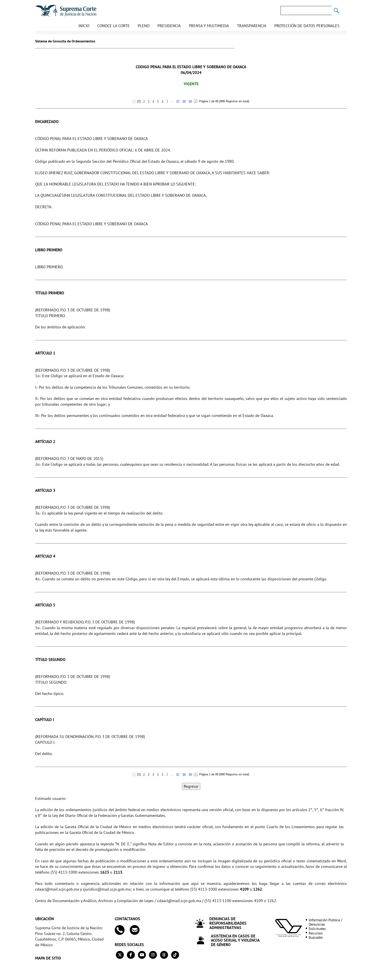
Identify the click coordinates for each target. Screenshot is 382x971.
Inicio (83, 25)
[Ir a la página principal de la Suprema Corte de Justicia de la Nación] (66, 10)
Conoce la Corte (113, 25)
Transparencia (251, 25)
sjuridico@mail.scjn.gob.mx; (107, 889)
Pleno (143, 25)
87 (178, 101)
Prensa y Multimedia (209, 25)
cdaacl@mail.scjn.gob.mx (57, 889)
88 (184, 101)
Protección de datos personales (307, 25)
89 (190, 101)
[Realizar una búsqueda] (336, 10)
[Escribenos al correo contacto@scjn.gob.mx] (137, 930)
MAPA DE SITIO (48, 958)
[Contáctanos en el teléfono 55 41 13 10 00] (122, 930)
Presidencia (169, 25)
